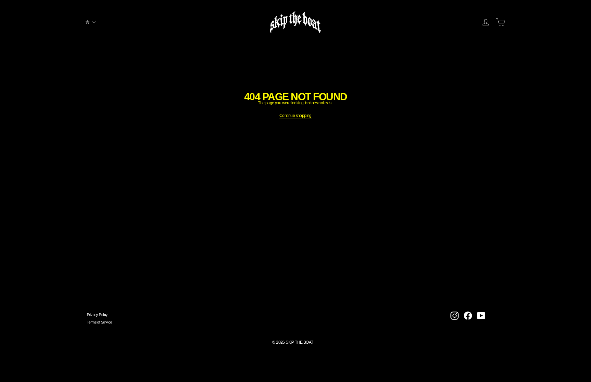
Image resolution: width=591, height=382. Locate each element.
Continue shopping (295, 115)
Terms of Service (99, 322)
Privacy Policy (97, 315)
